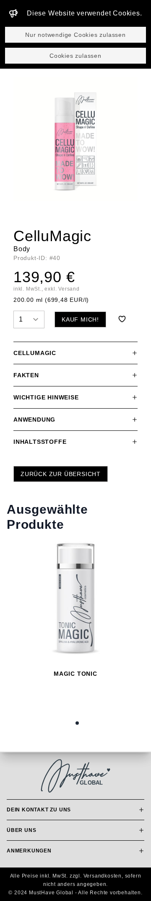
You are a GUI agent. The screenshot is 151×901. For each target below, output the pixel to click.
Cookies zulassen (75, 55)
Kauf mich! (80, 319)
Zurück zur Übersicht (61, 474)
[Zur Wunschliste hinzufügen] (122, 319)
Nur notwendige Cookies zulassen (75, 34)
